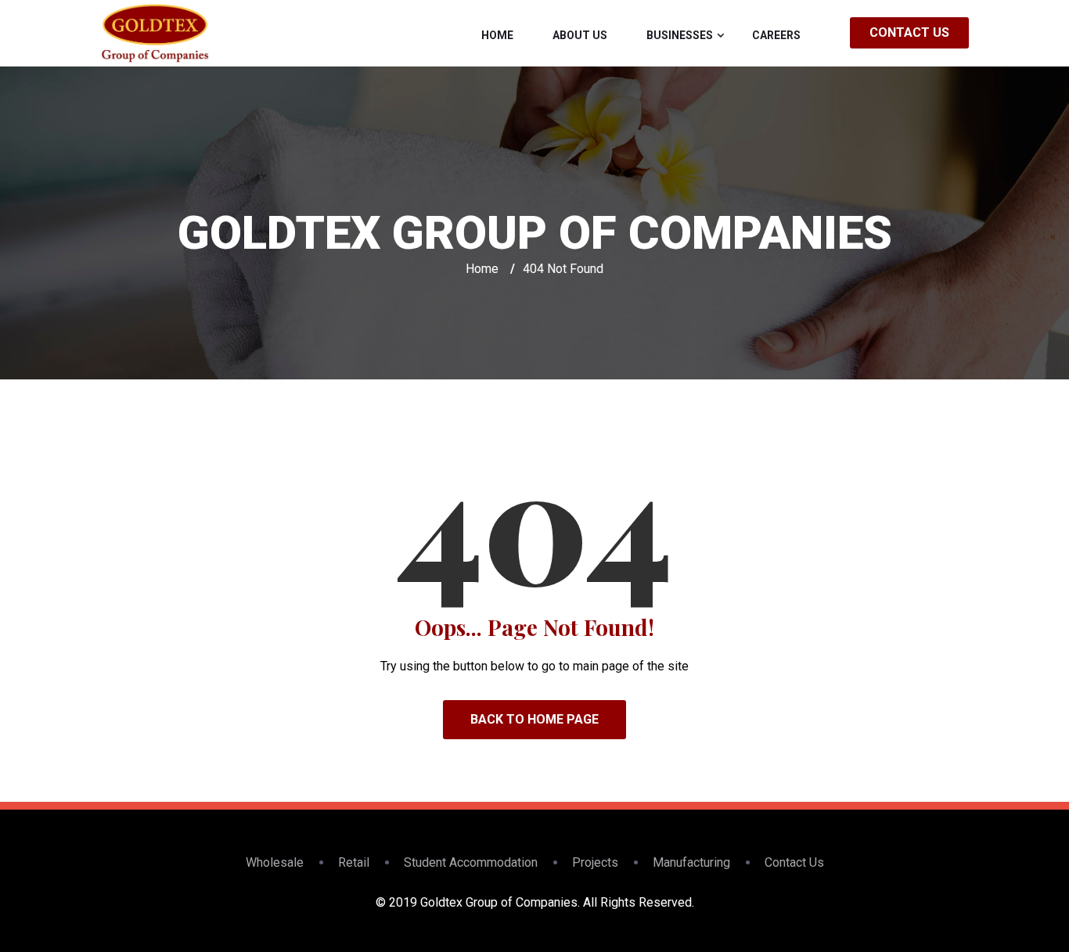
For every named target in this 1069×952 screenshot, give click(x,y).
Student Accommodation (471, 862)
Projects (595, 862)
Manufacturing (691, 862)
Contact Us (909, 32)
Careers (776, 35)
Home (497, 35)
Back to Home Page (534, 719)
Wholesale (275, 862)
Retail (353, 862)
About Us (579, 35)
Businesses (679, 35)
